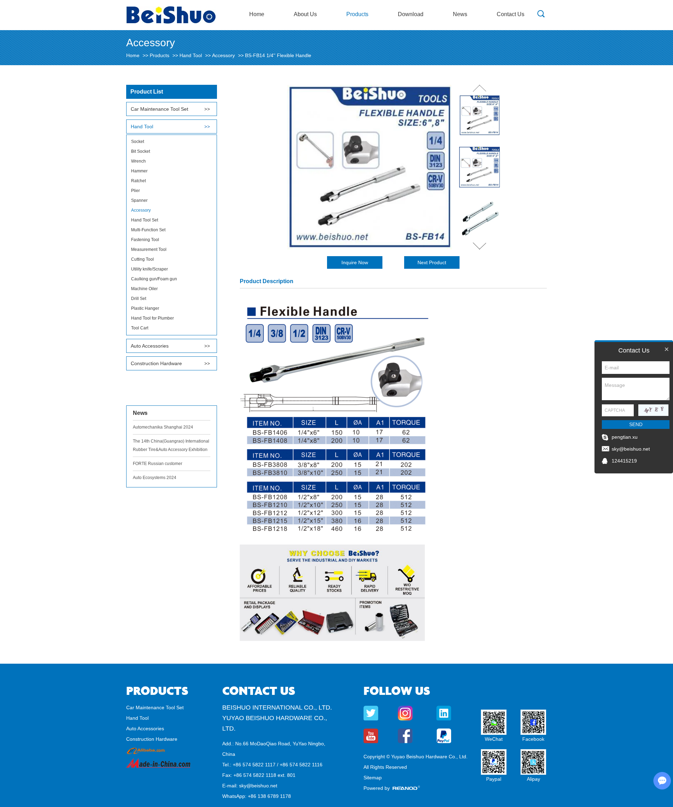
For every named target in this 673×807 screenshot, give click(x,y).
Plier (135, 190)
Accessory (223, 55)
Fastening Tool (145, 239)
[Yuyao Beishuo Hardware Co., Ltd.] (171, 22)
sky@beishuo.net (258, 785)
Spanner (139, 200)
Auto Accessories (150, 346)
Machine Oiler (144, 288)
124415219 (624, 461)
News (460, 14)
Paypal (493, 779)
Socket (137, 141)
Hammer (139, 171)
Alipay (533, 779)
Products (357, 14)
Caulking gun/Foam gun (154, 278)
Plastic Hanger (145, 308)
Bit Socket (140, 151)
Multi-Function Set (148, 229)
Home (256, 14)
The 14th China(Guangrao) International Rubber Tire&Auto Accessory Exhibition (171, 445)
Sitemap (372, 777)
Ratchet (138, 180)
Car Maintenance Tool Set (159, 109)
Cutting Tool (142, 259)
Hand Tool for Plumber (152, 318)
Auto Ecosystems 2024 (154, 477)
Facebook (533, 739)
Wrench (138, 161)
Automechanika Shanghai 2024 (163, 427)
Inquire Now (354, 262)
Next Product (431, 262)
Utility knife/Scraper (149, 269)
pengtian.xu (625, 437)
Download (410, 14)
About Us (305, 14)
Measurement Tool (148, 249)
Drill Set (138, 298)
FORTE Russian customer (157, 463)
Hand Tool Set (144, 220)
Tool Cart (139, 328)
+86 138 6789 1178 (269, 796)
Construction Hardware (156, 363)
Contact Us (510, 14)
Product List (146, 92)
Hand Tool (190, 55)
